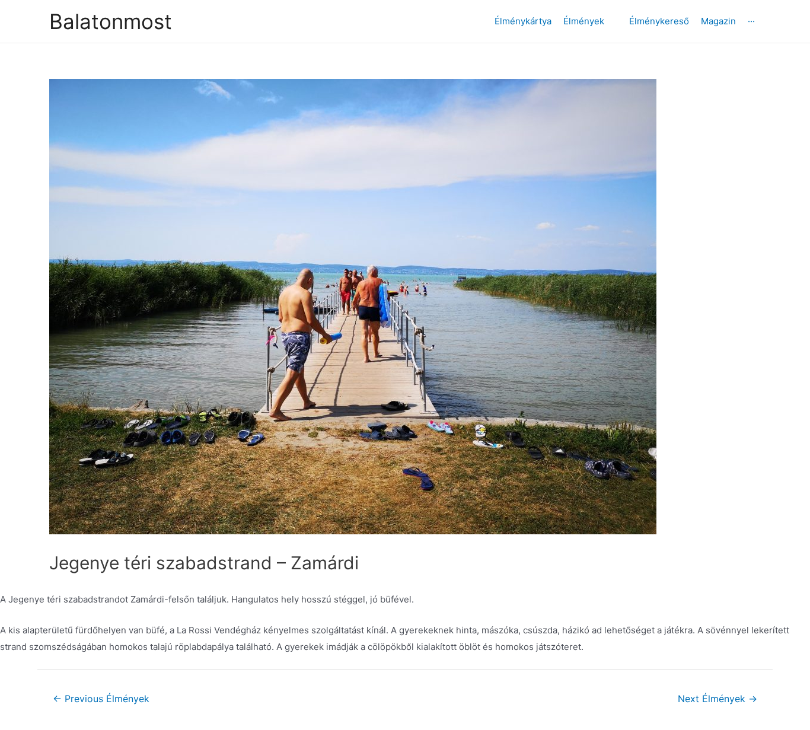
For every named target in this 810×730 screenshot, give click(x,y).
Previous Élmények (101, 699)
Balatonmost (110, 21)
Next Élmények (717, 699)
